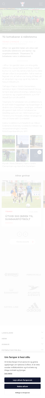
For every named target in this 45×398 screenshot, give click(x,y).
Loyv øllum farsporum (22, 380)
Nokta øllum (22, 386)
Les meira (8, 373)
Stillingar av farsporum (22, 393)
